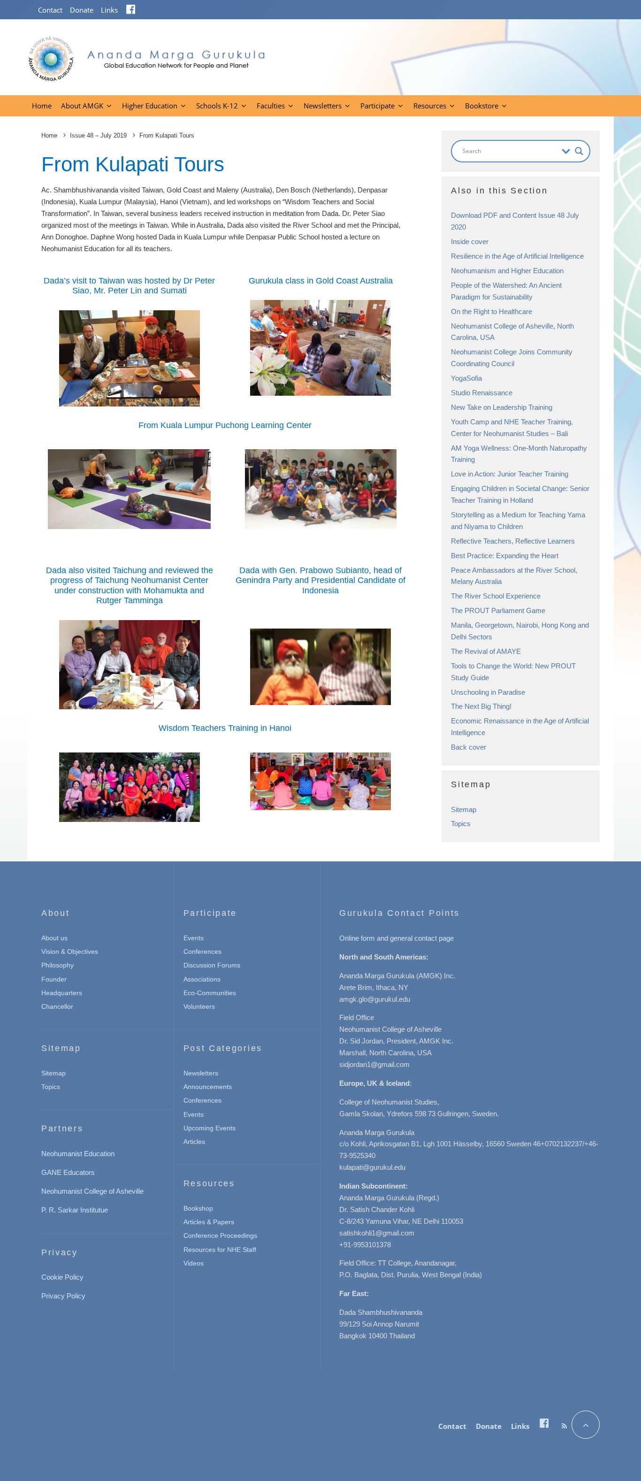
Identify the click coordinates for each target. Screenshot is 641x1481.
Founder (54, 979)
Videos (193, 1263)
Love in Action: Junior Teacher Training (509, 474)
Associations (202, 979)
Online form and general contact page (396, 938)
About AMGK (82, 105)
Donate (81, 10)
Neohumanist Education (77, 1154)
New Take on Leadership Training (501, 407)
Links (109, 10)
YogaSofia (466, 378)
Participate (377, 105)
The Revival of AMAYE (486, 651)
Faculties (271, 105)
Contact (50, 10)
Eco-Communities (209, 993)
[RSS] (564, 1426)
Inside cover (469, 242)
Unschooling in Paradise (488, 692)
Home (42, 105)
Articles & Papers (208, 1222)
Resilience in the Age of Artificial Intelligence (517, 256)
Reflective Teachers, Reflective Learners (513, 541)
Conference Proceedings (220, 1235)
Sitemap (463, 809)
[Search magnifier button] (579, 151)
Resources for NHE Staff (219, 1249)
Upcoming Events (209, 1128)
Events (193, 938)
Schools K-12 (217, 105)
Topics (461, 824)
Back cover (468, 747)
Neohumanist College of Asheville (92, 1191)
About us (54, 938)
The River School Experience (496, 596)
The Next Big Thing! (481, 706)
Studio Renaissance (481, 393)
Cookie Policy (62, 1277)
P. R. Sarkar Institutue (74, 1210)
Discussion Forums (211, 965)
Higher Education (149, 105)
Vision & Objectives (69, 951)
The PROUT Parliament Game (498, 610)
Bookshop (198, 1208)
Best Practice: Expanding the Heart (504, 556)
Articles (194, 1141)
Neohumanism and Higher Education (507, 271)
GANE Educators (68, 1172)
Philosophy (57, 965)
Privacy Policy (63, 1296)
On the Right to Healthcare (491, 311)
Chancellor (57, 1006)
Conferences (202, 951)
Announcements (207, 1086)
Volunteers (199, 1006)
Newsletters (323, 105)
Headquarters (61, 993)
